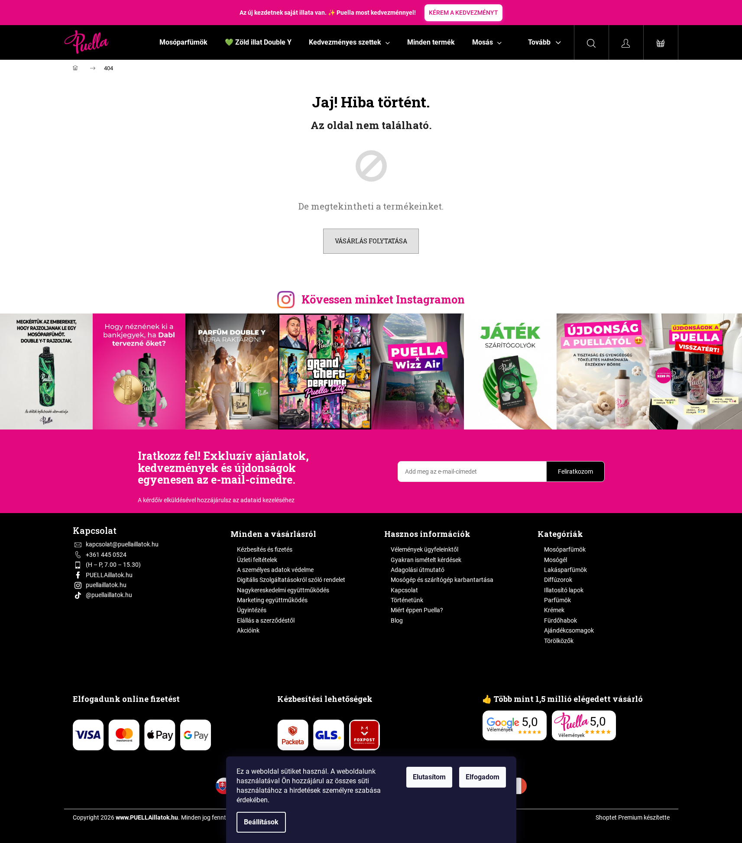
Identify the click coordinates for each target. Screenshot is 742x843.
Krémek (554, 610)
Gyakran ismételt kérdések (426, 559)
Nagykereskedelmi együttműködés (283, 590)
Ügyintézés (251, 610)
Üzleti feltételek (257, 559)
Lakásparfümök (565, 569)
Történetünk (407, 600)
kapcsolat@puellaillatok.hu (122, 544)
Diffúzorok (558, 579)
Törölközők (559, 640)
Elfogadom (482, 777)
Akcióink (248, 630)
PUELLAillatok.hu (109, 575)
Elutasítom (429, 777)
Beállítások (261, 822)
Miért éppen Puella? (417, 610)
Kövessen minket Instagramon (383, 299)
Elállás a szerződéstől (266, 620)
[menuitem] (183, 42)
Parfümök (557, 600)
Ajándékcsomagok (569, 630)
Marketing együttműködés (272, 600)
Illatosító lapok (563, 590)
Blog (397, 620)
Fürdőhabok (560, 620)
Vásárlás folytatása (371, 241)
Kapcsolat (404, 590)
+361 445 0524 (106, 554)
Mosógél (555, 559)
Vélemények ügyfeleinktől (424, 549)
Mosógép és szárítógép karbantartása (442, 579)
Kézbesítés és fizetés (264, 549)
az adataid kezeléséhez (264, 500)
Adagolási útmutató (417, 569)
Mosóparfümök (565, 549)
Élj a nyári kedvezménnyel (492, 12)
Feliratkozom (575, 471)
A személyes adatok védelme (275, 569)
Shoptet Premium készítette (633, 817)
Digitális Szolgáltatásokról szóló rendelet (291, 579)
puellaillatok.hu (106, 584)
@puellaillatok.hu (109, 594)
